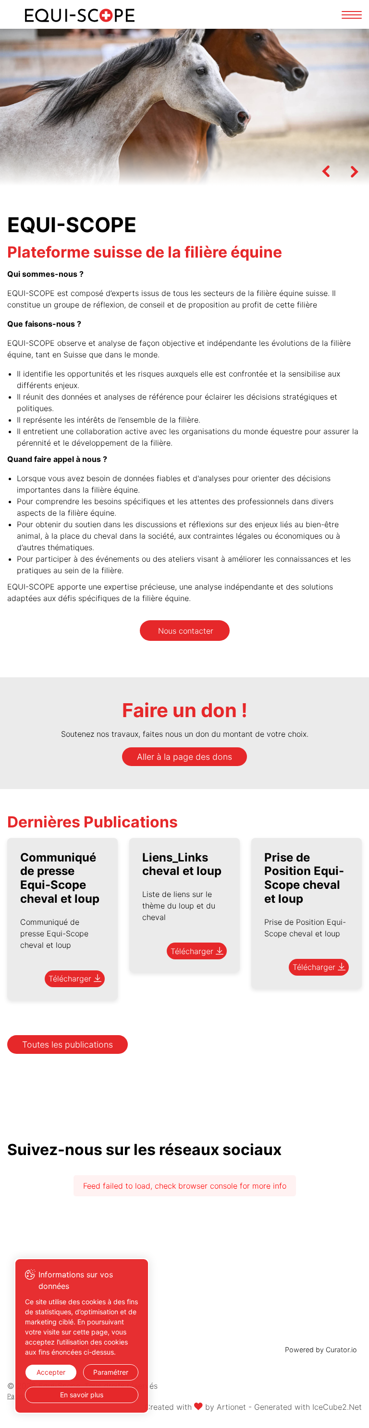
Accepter (51, 1372)
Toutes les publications (67, 1044)
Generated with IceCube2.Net (308, 1407)
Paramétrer (110, 1372)
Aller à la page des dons (184, 757)
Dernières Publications (92, 822)
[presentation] (325, 171)
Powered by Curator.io (321, 1349)
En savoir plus (81, 1395)
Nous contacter (185, 631)
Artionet (231, 1407)
